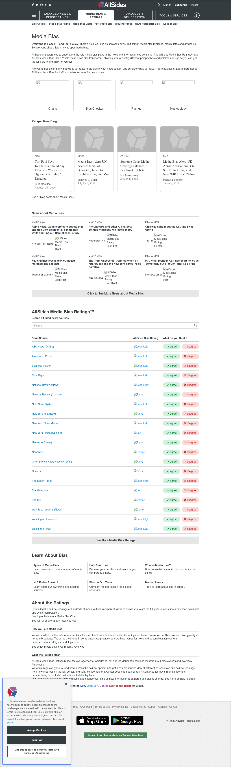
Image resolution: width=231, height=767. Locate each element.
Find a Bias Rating (59, 23)
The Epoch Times (42, 480)
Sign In (167, 5)
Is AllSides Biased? (46, 582)
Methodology (178, 108)
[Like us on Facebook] (33, 4)
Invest (194, 5)
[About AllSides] (196, 15)
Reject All (37, 739)
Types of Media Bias (46, 565)
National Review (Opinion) (47, 394)
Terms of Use (102, 706)
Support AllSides (157, 706)
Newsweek (38, 452)
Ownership (86, 706)
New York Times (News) (45, 423)
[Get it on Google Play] (127, 720)
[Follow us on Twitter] (37, 4)
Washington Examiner (44, 519)
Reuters (36, 471)
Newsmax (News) (42, 442)
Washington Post (41, 528)
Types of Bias (170, 23)
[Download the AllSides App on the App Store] (92, 720)
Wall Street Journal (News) (47, 509)
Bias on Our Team (100, 582)
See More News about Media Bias (115, 293)
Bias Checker (39, 23)
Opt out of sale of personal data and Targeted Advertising (115, 735)
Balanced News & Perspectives (57, 15)
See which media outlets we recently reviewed (58, 646)
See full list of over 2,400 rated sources (54, 620)
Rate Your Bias (98, 565)
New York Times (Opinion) (47, 433)
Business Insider (41, 365)
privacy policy (49, 719)
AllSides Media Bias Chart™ (48, 58)
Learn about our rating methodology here (55, 642)
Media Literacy (154, 582)
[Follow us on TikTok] (46, 4)
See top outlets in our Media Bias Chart (54, 616)
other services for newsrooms (87, 72)
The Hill (36, 500)
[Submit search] (195, 325)
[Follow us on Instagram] (41, 4)
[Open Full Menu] (33, 15)
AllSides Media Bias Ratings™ (176, 54)
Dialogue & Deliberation (134, 15)
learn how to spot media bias (71, 47)
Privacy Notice (120, 706)
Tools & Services (173, 15)
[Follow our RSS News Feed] (50, 4)
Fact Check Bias (103, 23)
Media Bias (38, 222)
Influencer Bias (123, 23)
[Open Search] (159, 5)
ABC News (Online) (43, 346)
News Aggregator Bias (147, 23)
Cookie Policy (138, 706)
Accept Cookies (36, 730)
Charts (52, 108)
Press (75, 706)
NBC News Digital (42, 404)
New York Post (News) (44, 413)
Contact (173, 706)
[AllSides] (112, 5)
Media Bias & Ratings (96, 15)
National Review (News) (45, 385)
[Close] (66, 684)
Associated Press (42, 356)
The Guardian (40, 490)
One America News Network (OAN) (52, 461)
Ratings (136, 108)
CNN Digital (38, 375)
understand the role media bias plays (83, 54)
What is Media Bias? (158, 565)
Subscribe (181, 5)
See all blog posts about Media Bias (52, 197)
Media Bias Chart (82, 23)
